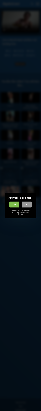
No (27, 204)
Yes (14, 204)
